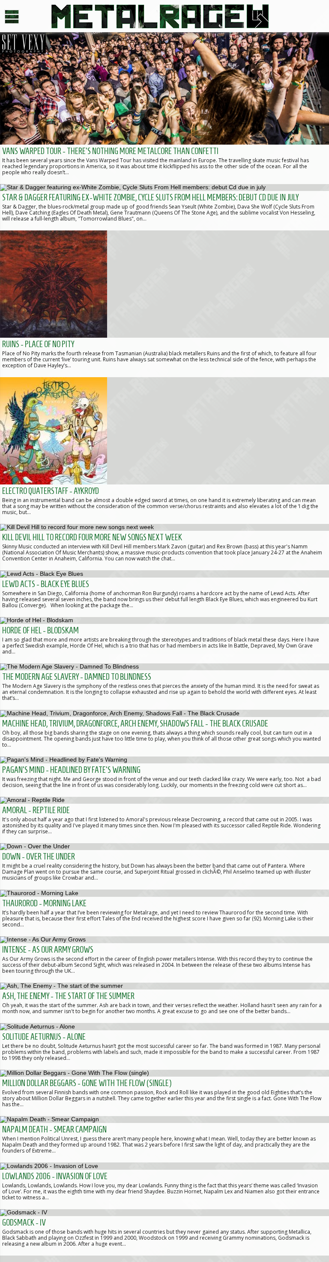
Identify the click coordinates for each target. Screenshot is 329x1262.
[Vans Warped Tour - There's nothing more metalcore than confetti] (164, 108)
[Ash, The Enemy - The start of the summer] (164, 1003)
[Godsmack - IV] (164, 1232)
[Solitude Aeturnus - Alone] (164, 1046)
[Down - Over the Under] (164, 866)
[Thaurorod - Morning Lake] (164, 913)
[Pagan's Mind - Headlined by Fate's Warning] (164, 777)
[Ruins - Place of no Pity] (164, 303)
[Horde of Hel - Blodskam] (164, 640)
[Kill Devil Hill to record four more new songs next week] (164, 547)
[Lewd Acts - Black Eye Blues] (164, 593)
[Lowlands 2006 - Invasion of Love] (164, 1185)
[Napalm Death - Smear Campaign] (164, 1139)
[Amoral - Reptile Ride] (164, 820)
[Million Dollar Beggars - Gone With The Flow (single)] (164, 1093)
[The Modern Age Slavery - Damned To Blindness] (164, 686)
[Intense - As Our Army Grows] (164, 959)
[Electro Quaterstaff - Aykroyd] (164, 450)
